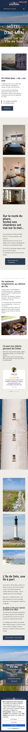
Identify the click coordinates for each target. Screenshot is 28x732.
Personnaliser (14, 719)
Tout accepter (13, 725)
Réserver (7, 108)
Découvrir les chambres (13, 261)
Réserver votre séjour (14, 680)
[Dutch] (26, 2)
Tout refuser (14, 722)
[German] (24, 2)
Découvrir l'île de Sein (13, 637)
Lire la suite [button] (14, 387)
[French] (20, 2)
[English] (22, 2)
